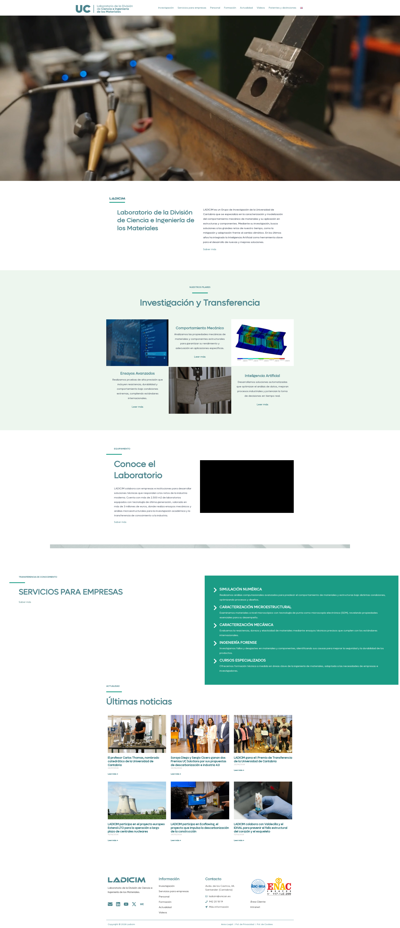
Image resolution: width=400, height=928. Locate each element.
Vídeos (261, 7)
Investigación (166, 7)
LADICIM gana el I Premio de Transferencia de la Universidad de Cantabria (263, 759)
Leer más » (113, 774)
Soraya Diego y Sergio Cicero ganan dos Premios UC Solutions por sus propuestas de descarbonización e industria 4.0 (198, 761)
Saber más (209, 249)
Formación (230, 7)
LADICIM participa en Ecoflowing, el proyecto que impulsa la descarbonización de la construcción (200, 827)
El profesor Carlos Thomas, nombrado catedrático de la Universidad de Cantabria (133, 761)
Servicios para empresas (192, 7)
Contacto (213, 879)
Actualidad (246, 7)
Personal (215, 7)
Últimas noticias (139, 701)
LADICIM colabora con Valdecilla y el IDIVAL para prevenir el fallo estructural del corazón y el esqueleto (260, 827)
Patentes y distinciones (282, 7)
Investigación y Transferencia (200, 302)
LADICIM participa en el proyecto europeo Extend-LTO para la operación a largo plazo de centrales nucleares (136, 827)
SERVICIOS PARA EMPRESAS (71, 592)
